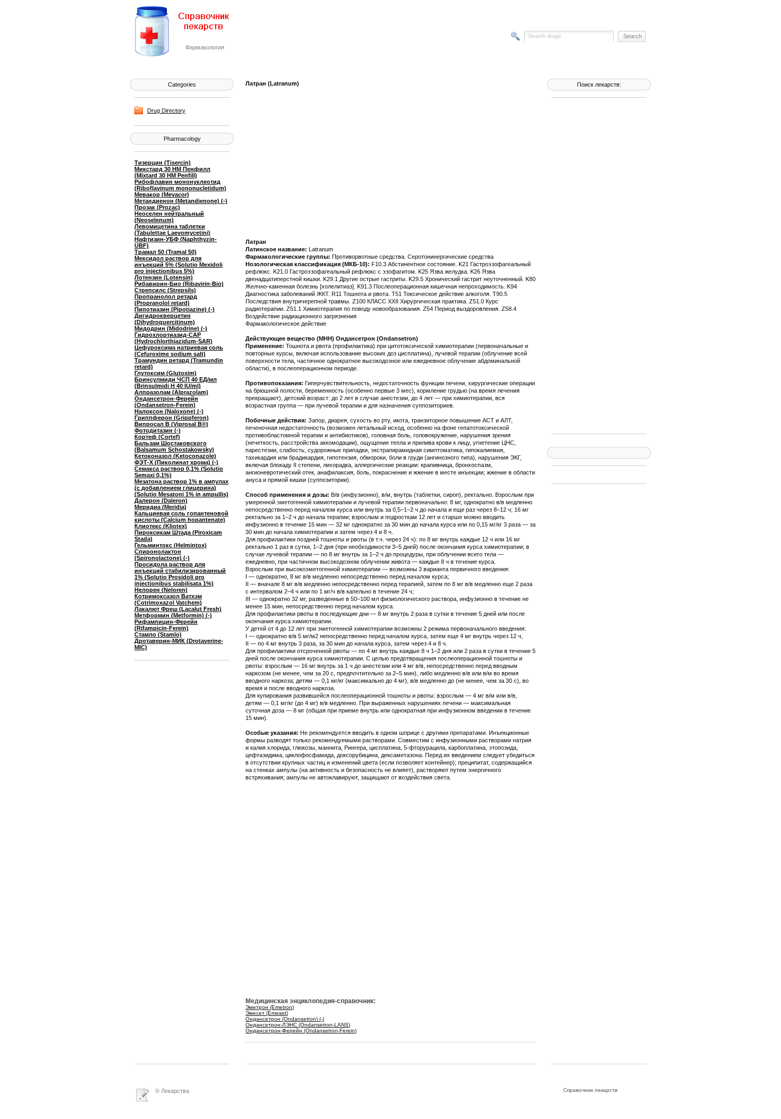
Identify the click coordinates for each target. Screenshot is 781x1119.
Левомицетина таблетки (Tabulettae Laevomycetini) (172, 229)
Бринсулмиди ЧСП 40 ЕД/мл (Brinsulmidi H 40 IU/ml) (175, 382)
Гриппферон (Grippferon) (171, 417)
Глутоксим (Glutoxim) (165, 373)
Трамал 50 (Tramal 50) (165, 252)
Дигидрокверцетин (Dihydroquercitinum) (164, 318)
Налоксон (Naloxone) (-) (168, 411)
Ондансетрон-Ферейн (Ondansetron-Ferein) (166, 401)
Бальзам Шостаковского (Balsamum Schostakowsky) (174, 446)
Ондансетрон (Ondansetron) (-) (284, 1019)
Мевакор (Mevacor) (161, 194)
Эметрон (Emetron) (269, 1007)
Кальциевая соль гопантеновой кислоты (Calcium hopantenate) (181, 516)
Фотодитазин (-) (157, 430)
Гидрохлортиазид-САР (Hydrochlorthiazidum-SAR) (173, 338)
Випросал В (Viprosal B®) (171, 424)
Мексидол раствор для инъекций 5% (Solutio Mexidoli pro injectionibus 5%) (178, 264)
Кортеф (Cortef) (157, 437)
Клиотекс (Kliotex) (160, 526)
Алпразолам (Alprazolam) (171, 392)
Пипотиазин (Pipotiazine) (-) (174, 309)
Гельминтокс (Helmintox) (170, 545)
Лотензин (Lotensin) (163, 277)
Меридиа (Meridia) (160, 507)
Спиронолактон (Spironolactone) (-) (162, 554)
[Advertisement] (593, 264)
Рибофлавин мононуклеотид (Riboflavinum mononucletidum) (180, 185)
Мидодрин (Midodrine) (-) (170, 328)
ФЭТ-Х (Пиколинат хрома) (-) (176, 462)
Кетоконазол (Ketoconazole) (175, 456)
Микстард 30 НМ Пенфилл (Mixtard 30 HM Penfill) (172, 172)
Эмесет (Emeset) (266, 1013)
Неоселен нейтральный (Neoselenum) (169, 216)
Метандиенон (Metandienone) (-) (180, 201)
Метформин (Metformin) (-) (173, 615)
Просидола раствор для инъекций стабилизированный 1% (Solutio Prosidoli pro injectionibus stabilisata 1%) (180, 574)
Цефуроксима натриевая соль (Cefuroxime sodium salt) (178, 350)
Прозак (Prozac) (157, 207)
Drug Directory (166, 110)
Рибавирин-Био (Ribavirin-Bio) (179, 284)
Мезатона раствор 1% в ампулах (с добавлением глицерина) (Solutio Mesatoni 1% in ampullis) (181, 487)
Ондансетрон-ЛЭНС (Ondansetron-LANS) (297, 1025)
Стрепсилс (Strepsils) (165, 290)
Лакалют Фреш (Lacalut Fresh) (178, 609)
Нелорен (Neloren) (161, 590)
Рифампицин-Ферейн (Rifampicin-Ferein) (166, 624)
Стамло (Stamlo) (158, 634)
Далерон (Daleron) (161, 500)
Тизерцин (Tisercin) (162, 162)
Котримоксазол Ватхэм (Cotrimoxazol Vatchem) (168, 599)
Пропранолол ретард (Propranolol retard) (165, 299)
